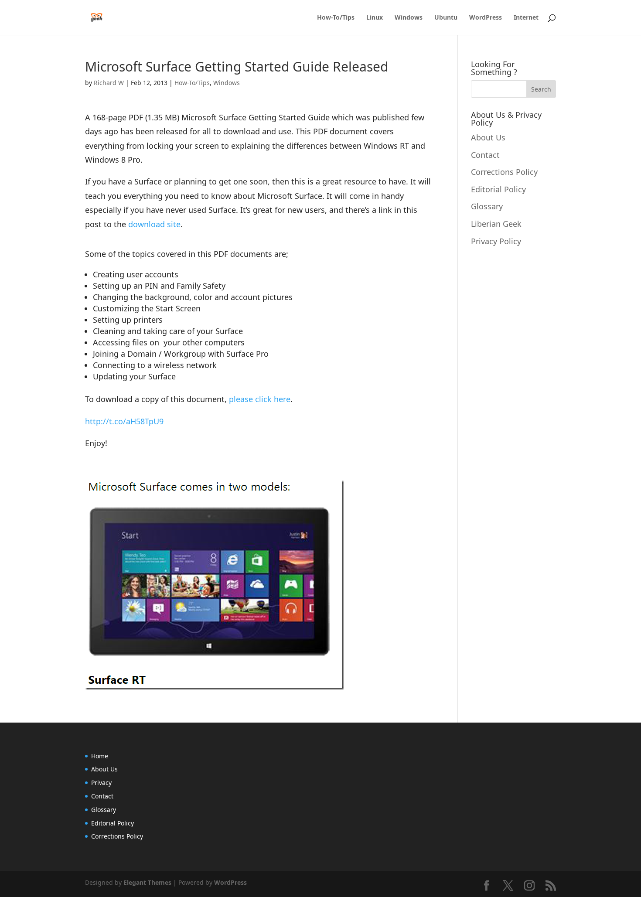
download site (154, 224)
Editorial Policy (498, 189)
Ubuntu (445, 17)
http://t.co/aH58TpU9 (124, 421)
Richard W (109, 82)
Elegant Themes (147, 882)
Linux (374, 17)
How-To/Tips (336, 17)
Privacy (101, 782)
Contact (485, 155)
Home (99, 756)
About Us (488, 137)
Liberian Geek (496, 223)
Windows (409, 17)
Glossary (487, 206)
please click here (259, 399)
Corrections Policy (504, 172)
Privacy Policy (496, 241)
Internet (526, 17)
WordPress (485, 17)
